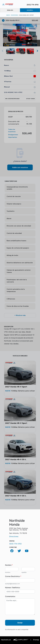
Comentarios (10, 596)
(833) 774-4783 (32, 5)
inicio (8, 15)
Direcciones (13, 536)
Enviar (20, 623)
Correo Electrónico (13, 576)
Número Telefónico (12, 588)
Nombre (9, 565)
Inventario (14, 15)
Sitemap (34, 640)
